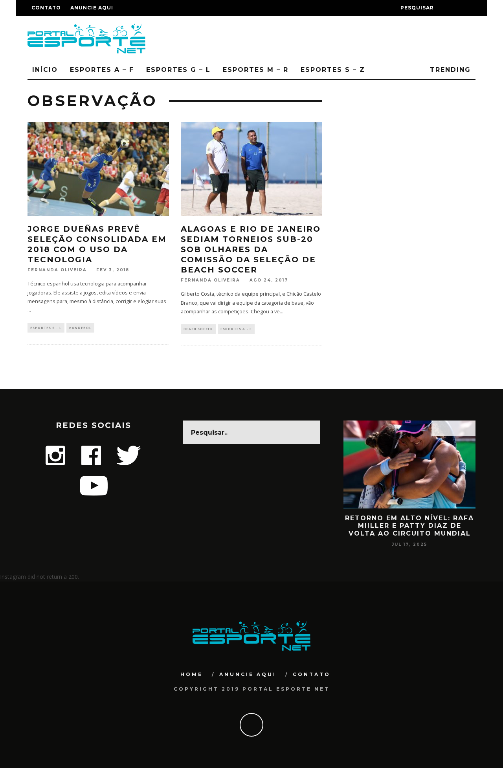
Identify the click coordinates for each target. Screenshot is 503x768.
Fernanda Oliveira (57, 269)
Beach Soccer (198, 329)
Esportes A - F (236, 329)
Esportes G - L (46, 327)
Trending (449, 69)
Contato (46, 8)
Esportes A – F (102, 69)
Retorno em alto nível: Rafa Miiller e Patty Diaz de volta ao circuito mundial (409, 525)
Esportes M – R (255, 69)
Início (45, 69)
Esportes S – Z (333, 69)
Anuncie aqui (91, 8)
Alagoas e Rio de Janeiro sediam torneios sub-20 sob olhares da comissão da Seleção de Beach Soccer (251, 249)
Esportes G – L (178, 69)
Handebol (80, 327)
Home (191, 674)
